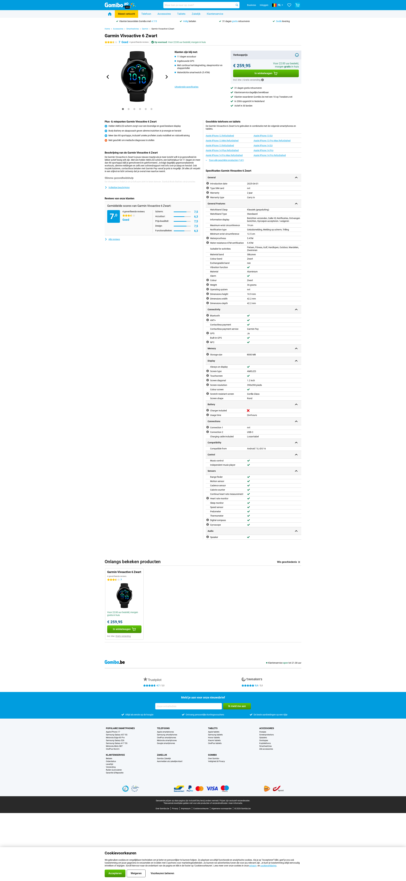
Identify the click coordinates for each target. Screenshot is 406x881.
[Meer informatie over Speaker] (207, 537)
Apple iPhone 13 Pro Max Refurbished (272, 140)
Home (107, 29)
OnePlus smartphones (166, 737)
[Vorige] (108, 77)
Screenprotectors (266, 735)
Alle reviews (114, 239)
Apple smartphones (165, 732)
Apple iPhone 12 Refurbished (220, 135)
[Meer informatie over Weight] (207, 284)
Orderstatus (111, 761)
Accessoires (164, 13)
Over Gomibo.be (162, 808)
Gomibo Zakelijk (164, 758)
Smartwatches (132, 29)
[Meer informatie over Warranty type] (207, 197)
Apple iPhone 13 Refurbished (220, 145)
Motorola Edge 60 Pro (115, 737)
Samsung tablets (215, 735)
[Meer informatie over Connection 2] (207, 432)
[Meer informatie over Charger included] (207, 410)
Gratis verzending (123, 636)
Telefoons (163, 728)
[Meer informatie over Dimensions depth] (207, 303)
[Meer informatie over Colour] (207, 280)
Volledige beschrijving (119, 187)
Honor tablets (214, 737)
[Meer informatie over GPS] (207, 333)
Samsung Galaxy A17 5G (116, 743)
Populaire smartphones (120, 728)
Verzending (111, 767)
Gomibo (212, 755)
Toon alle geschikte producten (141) (226, 160)
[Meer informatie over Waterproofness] (207, 238)
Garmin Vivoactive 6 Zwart (162, 29)
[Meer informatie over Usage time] (207, 415)
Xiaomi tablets (214, 740)
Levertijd (109, 764)
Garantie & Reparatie (114, 773)
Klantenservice (215, 13)
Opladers (263, 737)
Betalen (109, 758)
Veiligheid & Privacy (216, 761)
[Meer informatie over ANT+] (207, 320)
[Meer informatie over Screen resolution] (207, 384)
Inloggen (264, 5)
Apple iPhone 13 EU (263, 135)
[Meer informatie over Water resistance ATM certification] (207, 242)
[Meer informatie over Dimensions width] (207, 298)
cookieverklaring (268, 865)
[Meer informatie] (262, 80)
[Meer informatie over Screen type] (207, 371)
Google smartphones (166, 743)
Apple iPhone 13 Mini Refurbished (222, 140)
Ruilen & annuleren (114, 770)
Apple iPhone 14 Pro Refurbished (270, 155)
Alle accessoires (266, 749)
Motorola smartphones (167, 740)
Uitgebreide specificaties (186, 87)
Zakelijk (196, 13)
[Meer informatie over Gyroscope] (207, 524)
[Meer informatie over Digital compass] (207, 520)
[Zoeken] (236, 5)
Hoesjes (262, 732)
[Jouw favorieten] (289, 5)
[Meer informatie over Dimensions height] (207, 294)
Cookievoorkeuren (201, 808)
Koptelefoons (265, 743)
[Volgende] (166, 77)
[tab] (123, 109)
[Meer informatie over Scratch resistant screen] (207, 393)
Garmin (145, 29)
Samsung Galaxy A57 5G (116, 735)
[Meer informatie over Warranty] (207, 192)
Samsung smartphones (167, 735)
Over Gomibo (213, 758)
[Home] (110, 14)
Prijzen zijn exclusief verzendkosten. (234, 801)
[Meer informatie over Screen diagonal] (207, 380)
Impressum (186, 808)
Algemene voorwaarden (221, 808)
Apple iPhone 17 (113, 732)
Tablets (181, 13)
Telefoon (146, 13)
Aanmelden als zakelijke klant (169, 761)
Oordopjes (263, 740)
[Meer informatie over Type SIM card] (207, 188)
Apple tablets (213, 732)
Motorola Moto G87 (114, 746)
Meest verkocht (126, 13)
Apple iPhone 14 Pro (263, 150)
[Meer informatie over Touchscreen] (207, 375)
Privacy (175, 808)
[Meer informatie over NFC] (207, 342)
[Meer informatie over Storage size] (207, 354)
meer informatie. (236, 803)
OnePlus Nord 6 (112, 749)
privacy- (253, 865)
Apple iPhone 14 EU (263, 145)
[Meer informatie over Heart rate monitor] (207, 498)
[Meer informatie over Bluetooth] (207, 315)
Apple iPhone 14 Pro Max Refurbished (224, 155)
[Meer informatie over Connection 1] (207, 427)
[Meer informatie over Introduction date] (207, 183)
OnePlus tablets (215, 743)
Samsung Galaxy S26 (115, 740)
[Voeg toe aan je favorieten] (297, 55)
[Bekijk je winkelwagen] (297, 5)
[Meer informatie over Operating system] (207, 289)
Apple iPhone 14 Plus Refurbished (222, 150)
